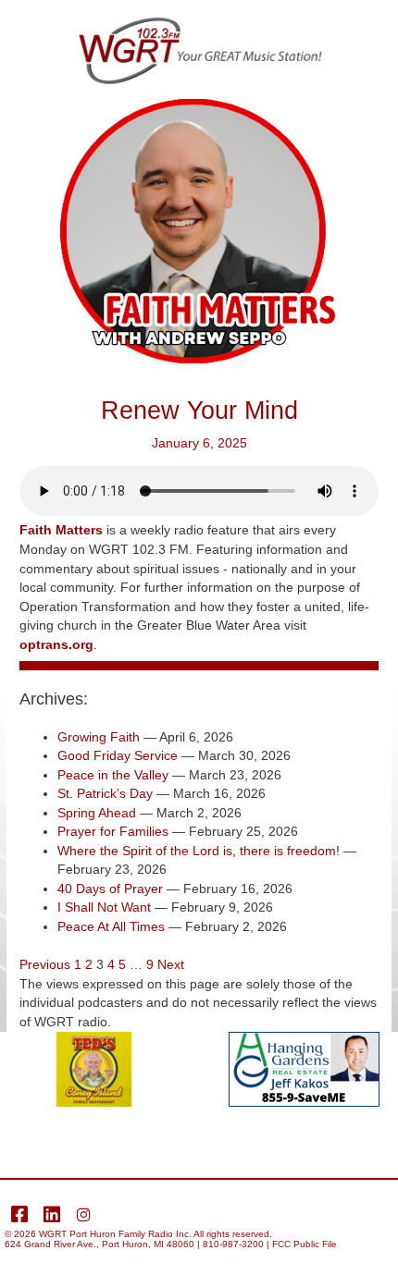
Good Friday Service (117, 756)
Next (170, 965)
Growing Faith (98, 737)
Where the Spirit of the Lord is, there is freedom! (198, 851)
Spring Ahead (96, 813)
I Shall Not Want (104, 907)
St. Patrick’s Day (105, 794)
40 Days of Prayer (110, 889)
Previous (44, 965)
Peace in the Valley (112, 775)
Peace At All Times (111, 927)
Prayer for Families (112, 832)
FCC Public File (304, 1244)
